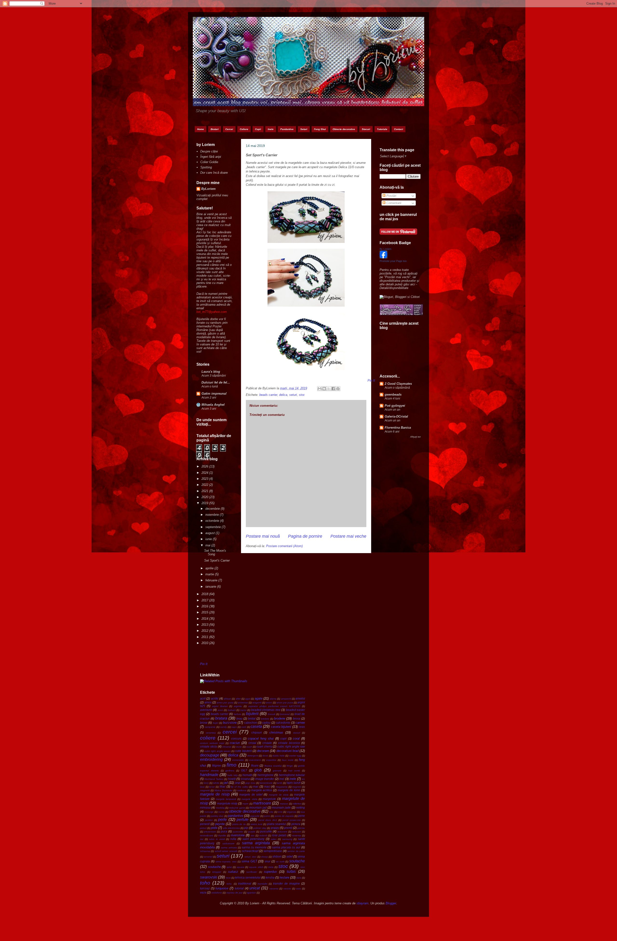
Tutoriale (382, 129)
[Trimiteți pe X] (328, 388)
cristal (252, 742)
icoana (245, 778)
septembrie (213, 527)
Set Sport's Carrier (217, 560)
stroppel (216, 872)
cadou (266, 722)
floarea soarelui (273, 765)
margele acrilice (261, 790)
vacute (287, 888)
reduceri (296, 831)
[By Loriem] (383, 257)
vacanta (273, 888)
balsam (232, 710)
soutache (297, 861)
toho (205, 883)
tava (228, 877)
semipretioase (272, 850)
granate (277, 770)
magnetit (205, 790)
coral (296, 738)
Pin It (204, 664)
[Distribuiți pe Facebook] (333, 388)
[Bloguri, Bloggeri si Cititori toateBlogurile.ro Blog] (400, 297)
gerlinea (229, 770)
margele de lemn (289, 790)
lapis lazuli (294, 782)
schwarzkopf (250, 850)
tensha (270, 877)
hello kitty (232, 775)
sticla (271, 867)
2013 (205, 624)
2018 (205, 594)
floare (255, 765)
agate (258, 698)
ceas (302, 726)
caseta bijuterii (281, 726)
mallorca (241, 790)
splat (229, 867)
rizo (253, 835)
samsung (287, 839)
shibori (276, 856)
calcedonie (283, 722)
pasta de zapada (284, 816)
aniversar (243, 702)
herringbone (265, 774)
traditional (244, 883)
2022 (205, 485)
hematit (247, 774)
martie (210, 574)
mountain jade (281, 807)
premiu (301, 828)
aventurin (206, 709)
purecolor (238, 831)
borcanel (285, 714)
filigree (216, 765)
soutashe (214, 867)
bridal (251, 718)
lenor (212, 786)
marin (245, 803)
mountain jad (258, 807)
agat (247, 698)
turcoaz (205, 888)
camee (300, 722)
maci (267, 786)
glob (258, 770)
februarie (211, 580)
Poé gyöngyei (395, 405)
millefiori (297, 803)
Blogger (391, 903)
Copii (258, 129)
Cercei (229, 129)
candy (223, 727)
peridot (209, 820)
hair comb (294, 770)
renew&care (206, 835)
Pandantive (287, 129)
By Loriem (385, 248)
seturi (293, 395)
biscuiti (271, 714)
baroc (243, 710)
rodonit (263, 835)
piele (214, 828)
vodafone (216, 892)
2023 (205, 479)
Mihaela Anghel (213, 404)
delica (283, 395)
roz (201, 839)
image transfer (264, 778)
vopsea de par (234, 892)
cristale (267, 742)
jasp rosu (250, 783)
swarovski (208, 877)
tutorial (239, 888)
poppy (275, 827)
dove (265, 755)
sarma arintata (229, 847)
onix (280, 811)
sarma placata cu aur (286, 847)
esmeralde (238, 760)
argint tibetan (220, 706)
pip (246, 827)
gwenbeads (393, 394)
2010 (205, 643)
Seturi (303, 129)
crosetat (226, 746)
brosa (296, 718)
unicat (254, 888)
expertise (271, 760)
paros (267, 816)
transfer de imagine (286, 883)
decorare (263, 751)
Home (200, 129)
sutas (291, 871)
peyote (220, 824)
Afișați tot (415, 436)
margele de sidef (250, 794)
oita (271, 811)
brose (204, 722)
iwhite (216, 783)
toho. (229, 883)
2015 (205, 612)
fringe (290, 765)
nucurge (209, 811)
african (227, 698)
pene (301, 815)
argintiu (238, 706)
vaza (203, 892)
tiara (298, 877)
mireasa (205, 807)
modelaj (220, 807)
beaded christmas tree (266, 709)
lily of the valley (239, 786)
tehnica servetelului (248, 877)
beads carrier (268, 395)
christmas (276, 732)
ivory (206, 783)
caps (234, 727)
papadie (255, 816)
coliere (207, 738)
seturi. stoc (250, 856)
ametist (300, 698)
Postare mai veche (348, 536)
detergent (252, 755)
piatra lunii (256, 824)
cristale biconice (289, 742)
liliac (223, 786)
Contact (398, 129)
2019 (205, 503)
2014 (205, 618)
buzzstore (230, 722)
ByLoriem (208, 189)
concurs (236, 738)
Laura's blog (210, 371)
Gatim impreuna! (214, 393)
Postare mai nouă (263, 536)
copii (283, 738)
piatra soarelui (276, 823)
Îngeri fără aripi (210, 156)
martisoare (262, 803)
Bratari (215, 129)
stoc (302, 395)
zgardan (251, 892)
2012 (205, 630)
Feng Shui (320, 129)
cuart (249, 746)
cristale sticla (208, 746)
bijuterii (252, 714)
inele (292, 779)
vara (298, 888)
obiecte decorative (244, 811)
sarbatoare (228, 843)
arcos (269, 702)
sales (273, 839)
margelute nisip (227, 803)
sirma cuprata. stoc (226, 861)
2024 (205, 472)
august (210, 533)
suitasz (233, 871)
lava (202, 786)
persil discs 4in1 (267, 820)
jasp (237, 782)
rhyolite (222, 835)
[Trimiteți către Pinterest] (337, 388)
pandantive (235, 815)
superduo (270, 871)
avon (220, 710)
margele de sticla (279, 794)
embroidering (211, 759)
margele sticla (249, 799)
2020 (205, 497)
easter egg (295, 755)
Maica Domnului (223, 790)
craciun (235, 743)
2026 (205, 466)
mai (208, 545)
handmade (209, 775)
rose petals (279, 835)
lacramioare (266, 783)
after (238, 698)
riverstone (238, 835)
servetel (208, 856)
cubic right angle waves (217, 751)
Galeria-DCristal (396, 416)
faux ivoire (288, 760)
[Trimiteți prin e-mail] (319, 388)
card (243, 727)
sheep (264, 856)
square (240, 867)
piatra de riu (239, 824)
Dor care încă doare (214, 172)
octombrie (212, 520)
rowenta (296, 835)
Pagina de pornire (305, 536)
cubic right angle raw (291, 746)
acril (203, 698)
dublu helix (279, 755)
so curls (280, 861)
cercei (230, 732)
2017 (205, 600)
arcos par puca (284, 702)
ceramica (211, 732)
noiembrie (212, 514)
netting (300, 807)
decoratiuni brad (287, 751)
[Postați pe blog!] (324, 388)
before (237, 714)
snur (267, 861)
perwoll (205, 823)
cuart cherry (264, 746)
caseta (256, 726)
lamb (279, 783)
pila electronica (231, 828)
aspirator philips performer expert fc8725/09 (274, 706)
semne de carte (296, 851)
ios (303, 779)
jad (226, 782)
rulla (233, 838)
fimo (231, 765)
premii (288, 827)
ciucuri (296, 732)
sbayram (362, 903)
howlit (232, 778)
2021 (205, 491)
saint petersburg (253, 838)
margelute (269, 798)
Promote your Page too (393, 261)
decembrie (213, 508)
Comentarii (393, 203)
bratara (221, 718)
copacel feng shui (261, 738)
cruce (239, 746)
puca (224, 831)
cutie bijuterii (243, 750)
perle (222, 819)
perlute (242, 819)
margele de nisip (215, 794)
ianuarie (211, 586)
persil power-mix (291, 820)
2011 (205, 637)
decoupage (209, 755)
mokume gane (237, 807)
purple (251, 831)
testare (284, 877)
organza (291, 811)
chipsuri (256, 732)
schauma (205, 851)
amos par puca (225, 702)
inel (281, 778)
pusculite (266, 831)
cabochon (250, 722)
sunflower (251, 872)
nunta (221, 811)
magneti (296, 786)
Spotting (206, 167)
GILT (244, 770)
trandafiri (262, 883)
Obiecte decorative (344, 129)
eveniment (255, 760)
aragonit (257, 702)
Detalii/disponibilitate (394, 288)
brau (239, 718)
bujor (215, 722)
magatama (282, 786)
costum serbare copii (212, 743)
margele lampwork (226, 799)
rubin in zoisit (217, 839)
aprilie (210, 568)
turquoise (221, 888)
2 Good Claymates (398, 383)
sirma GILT (249, 861)
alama (273, 698)
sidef (289, 856)
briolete (265, 718)
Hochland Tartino (213, 779)
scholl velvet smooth (226, 851)
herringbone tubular (292, 774)
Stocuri (366, 129)
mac (256, 786)
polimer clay (259, 828)
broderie (279, 718)
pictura (295, 823)
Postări (390, 196)
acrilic (215, 698)
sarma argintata (256, 843)
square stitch (256, 867)
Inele (271, 129)
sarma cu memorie (254, 847)
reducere (282, 831)
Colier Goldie (209, 162)
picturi (203, 828)
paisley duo (217, 816)
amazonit (286, 698)
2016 (205, 606)
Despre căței (209, 151)
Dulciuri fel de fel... (215, 382)
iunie (209, 539)
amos (208, 702)
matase (284, 803)
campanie (210, 727)
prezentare (210, 831)
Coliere (244, 129)
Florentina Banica (398, 427)
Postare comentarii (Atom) (284, 546)
